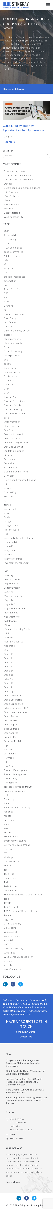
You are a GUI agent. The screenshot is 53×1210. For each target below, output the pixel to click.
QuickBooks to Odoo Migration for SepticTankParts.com (25, 1072)
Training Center (12, 907)
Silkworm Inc (11, 836)
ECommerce (11, 467)
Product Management (16, 774)
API (6, 272)
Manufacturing (11, 196)
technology (10, 877)
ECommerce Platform (16, 471)
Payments (9, 757)
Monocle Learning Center (18, 629)
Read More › (9, 142)
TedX (6, 882)
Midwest (8, 625)
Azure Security (12, 289)
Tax (5, 869)
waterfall (9, 940)
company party (12, 372)
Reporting (9, 799)
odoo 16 (8, 678)
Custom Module (12, 405)
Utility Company (12, 923)
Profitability (10, 782)
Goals (7, 517)
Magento (9, 600)
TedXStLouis (11, 886)
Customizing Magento (15, 413)
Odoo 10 (8, 654)
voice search (11, 931)
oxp (6, 745)
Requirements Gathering (17, 807)
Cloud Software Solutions (17, 175)
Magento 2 (10, 604)
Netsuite (9, 637)
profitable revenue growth (18, 786)
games (7, 504)
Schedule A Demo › (26, 1031)
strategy (8, 857)
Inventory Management (16, 562)
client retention (12, 338)
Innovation (9, 546)
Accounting (10, 239)
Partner (8, 749)
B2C (6, 297)
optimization (10, 736)
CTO (6, 392)
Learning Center (12, 579)
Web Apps (9, 952)
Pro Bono (9, 766)
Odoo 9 (8, 687)
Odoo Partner (11, 716)
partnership (10, 753)
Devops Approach (14, 434)
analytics (8, 268)
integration (10, 550)
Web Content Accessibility (18, 956)
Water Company (13, 936)
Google (8, 521)
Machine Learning (13, 595)
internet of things (13, 558)
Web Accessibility (13, 216)
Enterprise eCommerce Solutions (22, 187)
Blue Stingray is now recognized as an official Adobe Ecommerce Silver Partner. (26, 1100)
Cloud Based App (13, 351)
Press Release (11, 204)
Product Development (16, 770)
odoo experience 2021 (16, 707)
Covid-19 (9, 380)
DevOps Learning (13, 446)
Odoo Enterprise (13, 699)
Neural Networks (13, 641)
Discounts (9, 459)
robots (7, 815)
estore (7, 488)
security (8, 824)
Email (12, 1133)
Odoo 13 (8, 666)
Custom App (10, 396)
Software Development (17, 844)
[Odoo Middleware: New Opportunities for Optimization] (26, 111)
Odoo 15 (8, 674)
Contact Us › (26, 1036)
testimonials (10, 890)
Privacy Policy (39, 1205)
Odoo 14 (8, 670)
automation (10, 280)
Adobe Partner (12, 255)
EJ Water (9, 475)
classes (8, 334)
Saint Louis (10, 819)
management (11, 612)
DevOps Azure (12, 438)
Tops (6, 898)
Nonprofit (9, 645)
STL (6, 853)
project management (15, 790)
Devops (8, 183)
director (8, 454)
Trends (7, 915)
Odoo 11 (8, 658)
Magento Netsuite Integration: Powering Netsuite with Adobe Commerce (23, 1063)
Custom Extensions (14, 401)
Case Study (10, 318)
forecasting (10, 492)
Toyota (7, 902)
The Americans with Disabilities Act (23, 894)
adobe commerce (13, 251)
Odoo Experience (13, 703)
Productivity (10, 778)
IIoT (6, 533)
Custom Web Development (19, 179)
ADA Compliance (13, 247)
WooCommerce (12, 969)
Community (10, 367)
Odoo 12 (8, 662)
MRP (6, 633)
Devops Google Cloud (16, 442)
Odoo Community (13, 695)
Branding (8, 305)
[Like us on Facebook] (26, 1198)
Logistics (8, 591)
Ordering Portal (12, 741)
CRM (6, 388)
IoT (6, 566)
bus (6, 309)
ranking (7, 795)
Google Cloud (11, 525)
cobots (7, 363)
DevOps (8, 430)
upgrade (8, 919)
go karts (8, 513)
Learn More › (13, 1182)
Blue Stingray (22, 1205)
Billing (7, 301)
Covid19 (8, 384)
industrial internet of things (18, 537)
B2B (6, 293)
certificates (10, 322)
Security (8, 208)
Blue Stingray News (14, 171)
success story (11, 861)
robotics (8, 811)
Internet (8, 554)
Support (8, 865)
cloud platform (12, 355)
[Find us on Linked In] (18, 1198)
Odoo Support (12, 724)
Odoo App (9, 691)
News (7, 200)
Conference (10, 376)
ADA (6, 243)
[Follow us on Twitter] (34, 1198)
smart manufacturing (15, 840)
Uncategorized (12, 212)
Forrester (9, 496)
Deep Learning (12, 425)
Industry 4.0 (10, 542)
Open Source (11, 732)
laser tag (8, 575)
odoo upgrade (11, 728)
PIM (6, 761)
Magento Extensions (15, 608)
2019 (7, 231)
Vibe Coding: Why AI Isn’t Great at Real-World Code (25, 1091)
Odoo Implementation (16, 712)
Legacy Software (13, 583)
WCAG (7, 944)
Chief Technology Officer (17, 330)
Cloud (7, 347)
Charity (8, 326)
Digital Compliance (14, 450)
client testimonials (14, 343)
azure (7, 284)
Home (6, 88)
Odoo (7, 649)
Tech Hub (9, 873)
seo (6, 828)
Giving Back (10, 508)
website (8, 965)
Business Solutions (14, 313)
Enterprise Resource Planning (20, 479)
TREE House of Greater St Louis (21, 911)
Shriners (8, 832)
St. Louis (8, 848)
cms (6, 359)
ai (5, 264)
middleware (10, 620)
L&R (6, 571)
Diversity (9, 463)
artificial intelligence (14, 276)
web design (10, 960)
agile (6, 260)
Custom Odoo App (14, 409)
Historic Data (11, 529)
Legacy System (12, 587)
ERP (6, 484)
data (6, 417)
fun (5, 500)
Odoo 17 (8, 683)
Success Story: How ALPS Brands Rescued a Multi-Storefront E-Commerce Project (24, 1081)
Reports (8, 803)
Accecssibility (11, 235)
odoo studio (10, 720)
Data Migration (12, 421)
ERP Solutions (11, 191)
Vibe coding (10, 927)
